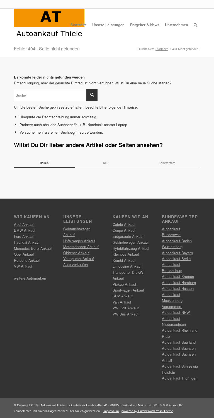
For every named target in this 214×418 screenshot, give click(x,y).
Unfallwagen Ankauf (79, 240)
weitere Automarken (30, 278)
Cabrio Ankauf (124, 224)
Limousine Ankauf (127, 266)
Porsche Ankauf (27, 260)
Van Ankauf (122, 302)
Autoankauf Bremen (178, 276)
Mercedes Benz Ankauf (33, 248)
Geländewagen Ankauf (131, 242)
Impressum (111, 411)
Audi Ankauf (24, 224)
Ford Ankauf (24, 236)
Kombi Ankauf (124, 260)
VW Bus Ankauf (125, 314)
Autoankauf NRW (176, 312)
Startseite (161, 49)
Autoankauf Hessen (178, 288)
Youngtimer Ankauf (78, 258)
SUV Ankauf (123, 296)
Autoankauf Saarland (179, 342)
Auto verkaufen (75, 264)
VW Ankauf (23, 266)
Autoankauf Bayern (177, 252)
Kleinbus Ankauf (126, 254)
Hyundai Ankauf (27, 242)
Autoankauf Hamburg (179, 282)
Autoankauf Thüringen (179, 378)
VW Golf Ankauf (126, 308)
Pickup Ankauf (124, 284)
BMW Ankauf (24, 230)
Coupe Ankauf (124, 230)
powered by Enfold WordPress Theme (147, 411)
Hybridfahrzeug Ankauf (131, 248)
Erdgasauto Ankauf (128, 236)
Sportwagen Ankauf (128, 290)
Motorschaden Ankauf (81, 246)
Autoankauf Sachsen (179, 348)
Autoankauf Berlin (176, 258)
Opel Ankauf (24, 254)
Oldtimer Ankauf (76, 252)
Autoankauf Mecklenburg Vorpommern (172, 300)
